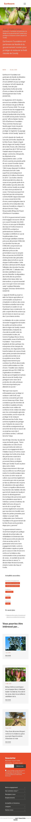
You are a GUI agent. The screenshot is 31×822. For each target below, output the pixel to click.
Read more (8, 655)
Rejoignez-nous (10, 794)
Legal (16, 818)
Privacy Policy (22, 818)
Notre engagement (11, 787)
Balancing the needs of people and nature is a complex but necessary (15, 616)
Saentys (16, 820)
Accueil (5, 29)
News (4, 70)
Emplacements (10, 798)
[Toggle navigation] (25, 3)
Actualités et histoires (15, 29)
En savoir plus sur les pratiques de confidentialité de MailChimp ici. (15, 775)
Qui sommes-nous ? (11, 791)
